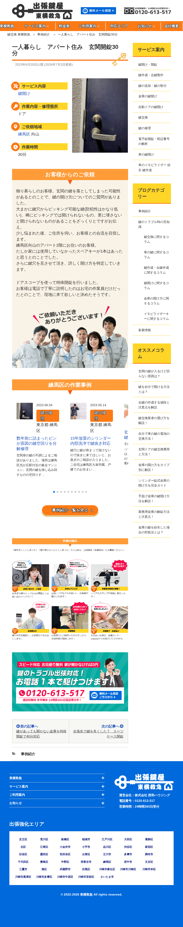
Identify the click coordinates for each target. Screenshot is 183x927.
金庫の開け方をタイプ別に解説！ (154, 467)
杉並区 (23, 854)
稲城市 (86, 839)
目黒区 (86, 869)
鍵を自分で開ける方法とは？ (154, 389)
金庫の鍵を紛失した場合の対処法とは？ (154, 530)
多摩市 (128, 854)
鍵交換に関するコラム (156, 239)
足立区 (23, 839)
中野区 (65, 861)
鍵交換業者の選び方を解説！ (154, 420)
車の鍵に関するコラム (156, 254)
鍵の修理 (46, 415)
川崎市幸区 (149, 869)
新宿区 (149, 846)
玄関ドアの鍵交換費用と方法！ (154, 451)
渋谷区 (128, 846)
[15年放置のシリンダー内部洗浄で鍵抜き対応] (78, 416)
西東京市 (86, 861)
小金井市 (65, 846)
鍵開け (24, 93)
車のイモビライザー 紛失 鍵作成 (154, 167)
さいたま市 (107, 876)
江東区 (44, 846)
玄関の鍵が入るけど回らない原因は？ (154, 373)
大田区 (128, 839)
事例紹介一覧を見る (70, 510)
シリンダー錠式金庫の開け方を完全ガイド (154, 483)
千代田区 (23, 861)
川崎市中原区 (65, 876)
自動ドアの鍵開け (150, 107)
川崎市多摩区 (44, 876)
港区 (44, 869)
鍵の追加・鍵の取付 (152, 85)
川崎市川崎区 (128, 869)
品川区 (107, 846)
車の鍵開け (146, 154)
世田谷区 (65, 854)
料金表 (64, 26)
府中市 (128, 861)
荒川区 (44, 839)
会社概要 (171, 26)
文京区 (149, 861)
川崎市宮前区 (86, 876)
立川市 (107, 854)
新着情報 (144, 330)
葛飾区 (149, 839)
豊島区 (44, 861)
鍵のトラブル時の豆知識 (154, 224)
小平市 (86, 846)
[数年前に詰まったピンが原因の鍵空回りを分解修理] (25, 416)
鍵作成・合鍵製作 (150, 75)
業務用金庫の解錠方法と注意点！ (154, 514)
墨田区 (44, 854)
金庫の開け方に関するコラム (156, 301)
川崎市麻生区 (107, 869)
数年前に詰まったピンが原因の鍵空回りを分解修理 (37, 443)
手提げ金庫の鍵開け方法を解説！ (154, 498)
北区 (23, 846)
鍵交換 (143, 117)
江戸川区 (107, 839)
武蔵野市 (65, 869)
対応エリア (119, 26)
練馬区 (24, 134)
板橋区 (65, 839)
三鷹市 (23, 869)
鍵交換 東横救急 (18, 34)
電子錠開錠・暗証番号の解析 (154, 141)
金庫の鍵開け (147, 96)
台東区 (86, 854)
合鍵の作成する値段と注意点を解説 (154, 405)
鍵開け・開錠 (147, 64)
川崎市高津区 (23, 876)
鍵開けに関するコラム (156, 285)
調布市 (149, 854)
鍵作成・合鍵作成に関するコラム (156, 270)
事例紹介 (43, 34)
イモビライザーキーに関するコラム (156, 316)
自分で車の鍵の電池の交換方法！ (154, 436)
